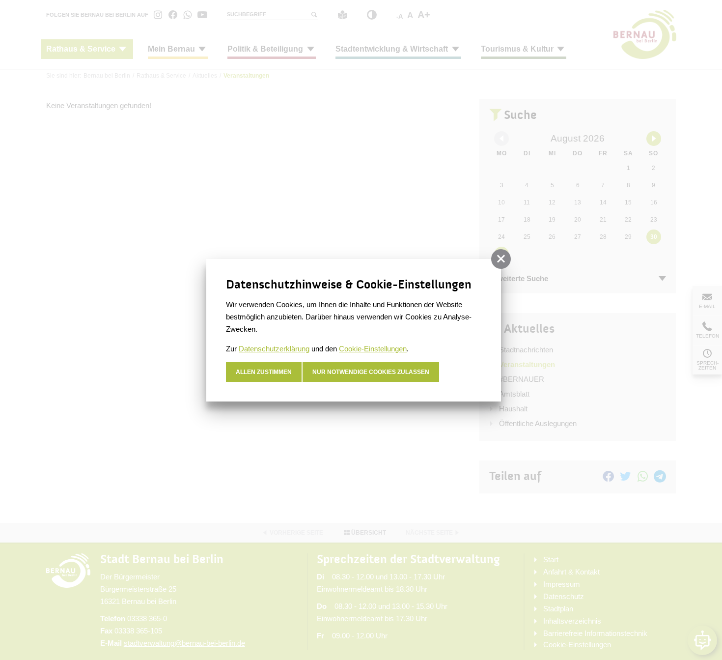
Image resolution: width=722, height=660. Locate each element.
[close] (501, 259)
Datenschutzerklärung (274, 348)
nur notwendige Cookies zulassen (370, 372)
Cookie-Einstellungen (373, 348)
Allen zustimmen (264, 372)
